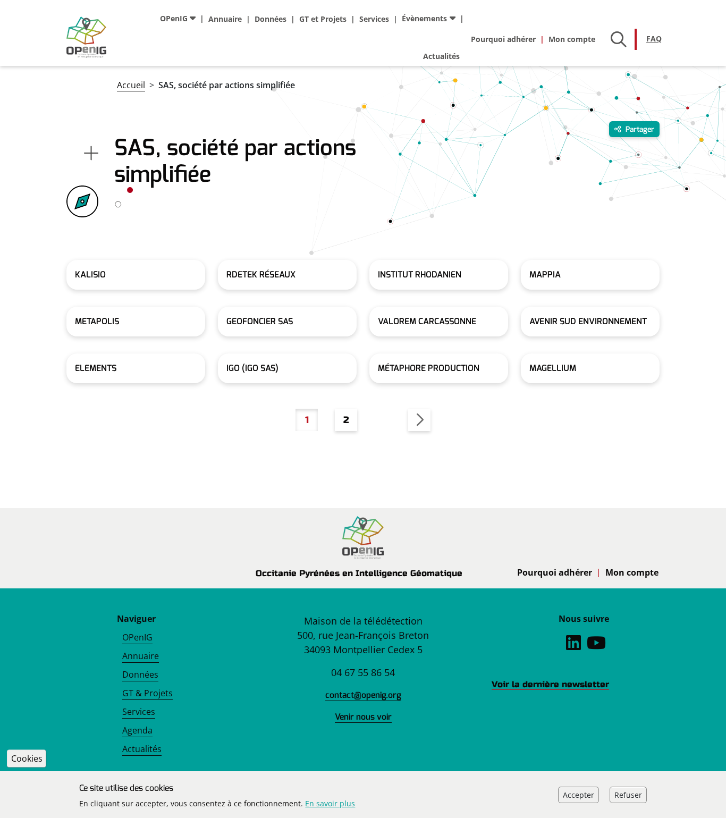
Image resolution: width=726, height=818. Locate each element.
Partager (638, 129)
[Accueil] (86, 37)
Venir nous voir (363, 716)
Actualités (441, 56)
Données (270, 19)
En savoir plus (330, 803)
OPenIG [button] (174, 18)
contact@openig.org (363, 695)
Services (374, 19)
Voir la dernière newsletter (550, 684)
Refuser (628, 794)
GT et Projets (323, 19)
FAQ (654, 38)
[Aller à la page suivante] (419, 420)
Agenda (137, 730)
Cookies (27, 758)
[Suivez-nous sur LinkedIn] (573, 646)
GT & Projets (147, 693)
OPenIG (137, 637)
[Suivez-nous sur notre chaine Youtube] (596, 646)
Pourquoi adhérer (503, 39)
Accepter (578, 794)
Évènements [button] (424, 18)
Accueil (131, 85)
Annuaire (225, 19)
